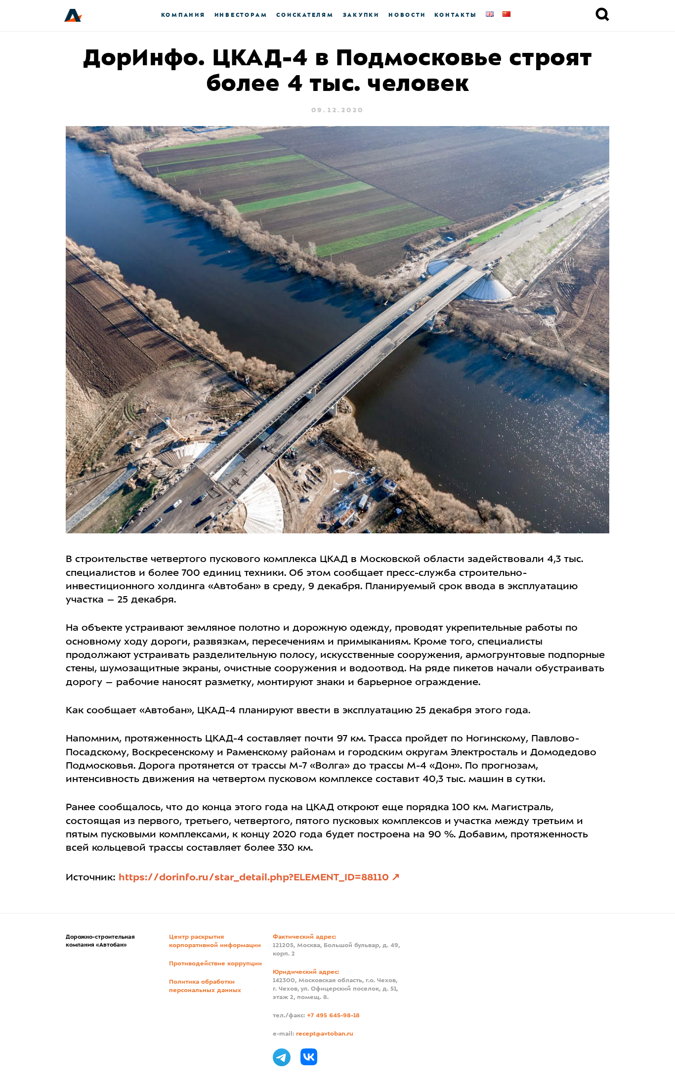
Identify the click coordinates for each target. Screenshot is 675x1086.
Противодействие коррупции (215, 964)
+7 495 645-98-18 (333, 1016)
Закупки (361, 15)
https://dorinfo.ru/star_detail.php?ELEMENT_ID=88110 (254, 878)
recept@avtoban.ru (324, 1034)
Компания (183, 15)
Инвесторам (241, 15)
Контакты (455, 15)
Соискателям (305, 15)
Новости (406, 15)
